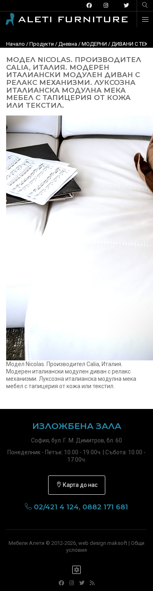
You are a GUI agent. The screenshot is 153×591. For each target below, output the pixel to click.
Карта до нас (80, 485)
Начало (15, 44)
